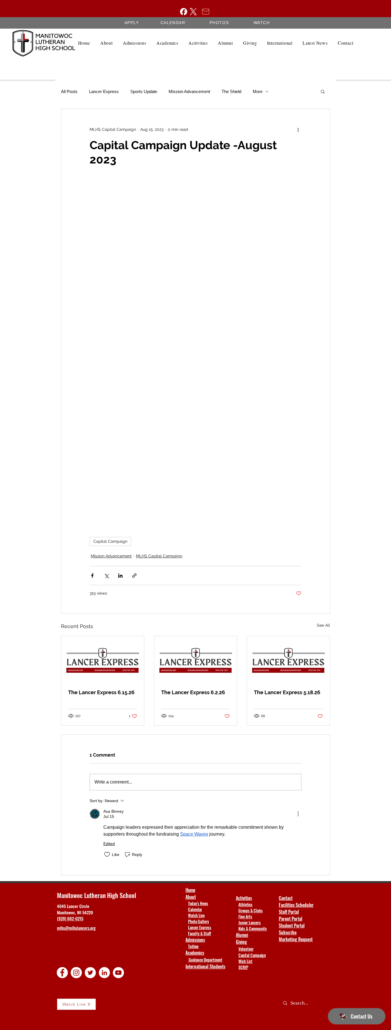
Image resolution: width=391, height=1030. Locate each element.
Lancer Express (104, 91)
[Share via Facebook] (92, 575)
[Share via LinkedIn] (120, 575)
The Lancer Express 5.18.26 (287, 692)
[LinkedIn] (104, 972)
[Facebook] (183, 11)
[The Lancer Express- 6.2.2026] (195, 659)
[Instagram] (76, 972)
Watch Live (196, 915)
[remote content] (195, 352)
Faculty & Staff (199, 933)
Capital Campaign (110, 541)
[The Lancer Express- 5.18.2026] (288, 659)
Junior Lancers (249, 922)
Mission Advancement (189, 91)
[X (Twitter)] (193, 11)
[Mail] (205, 11)
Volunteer (246, 949)
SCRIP (243, 967)
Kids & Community (252, 929)
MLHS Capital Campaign (159, 556)
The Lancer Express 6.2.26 (193, 692)
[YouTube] (118, 972)
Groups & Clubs (250, 910)
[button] (322, 91)
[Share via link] (134, 575)
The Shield (231, 91)
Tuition (193, 946)
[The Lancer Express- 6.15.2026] (102, 659)
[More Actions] (298, 813)
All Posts (69, 91)
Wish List (245, 961)
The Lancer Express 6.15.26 (101, 692)
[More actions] (298, 129)
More (257, 91)
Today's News (198, 903)
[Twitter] (90, 972)
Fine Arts (245, 916)
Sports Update (143, 91)
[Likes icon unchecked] (107, 854)
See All (323, 625)
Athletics (245, 904)
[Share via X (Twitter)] (106, 575)
